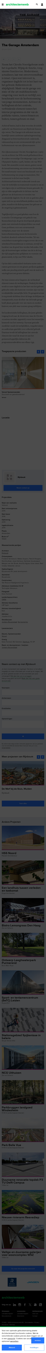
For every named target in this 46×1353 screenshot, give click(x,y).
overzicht (11, 1339)
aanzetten (14, 1341)
